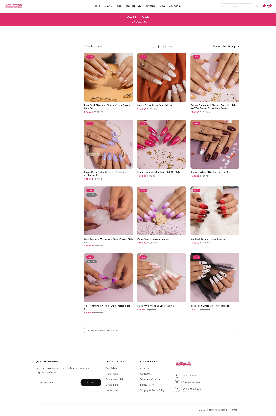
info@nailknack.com (190, 382)
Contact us (145, 373)
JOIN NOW (91, 382)
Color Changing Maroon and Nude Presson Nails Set (108, 241)
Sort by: (217, 46)
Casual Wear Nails (115, 379)
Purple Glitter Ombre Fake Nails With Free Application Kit (105, 174)
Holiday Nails (112, 390)
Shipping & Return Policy (152, 390)
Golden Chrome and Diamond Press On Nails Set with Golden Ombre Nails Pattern (213, 107)
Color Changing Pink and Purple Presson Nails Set (107, 307)
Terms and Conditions (150, 379)
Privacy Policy (147, 384)
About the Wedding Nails (102, 330)
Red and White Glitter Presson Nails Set (210, 172)
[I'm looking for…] (222, 6)
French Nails (112, 373)
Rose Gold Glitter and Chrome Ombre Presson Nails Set (107, 107)
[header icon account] (257, 6)
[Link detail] (178, 389)
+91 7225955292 (190, 375)
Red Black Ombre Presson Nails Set (208, 239)
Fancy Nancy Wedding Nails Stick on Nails (158, 172)
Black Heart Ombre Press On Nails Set (209, 305)
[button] (130, 58)
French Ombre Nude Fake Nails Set (154, 105)
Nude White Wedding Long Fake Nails (156, 305)
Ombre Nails (112, 384)
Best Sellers (111, 368)
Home (130, 21)
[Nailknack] (13, 6)
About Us (144, 368)
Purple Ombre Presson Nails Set (153, 239)
